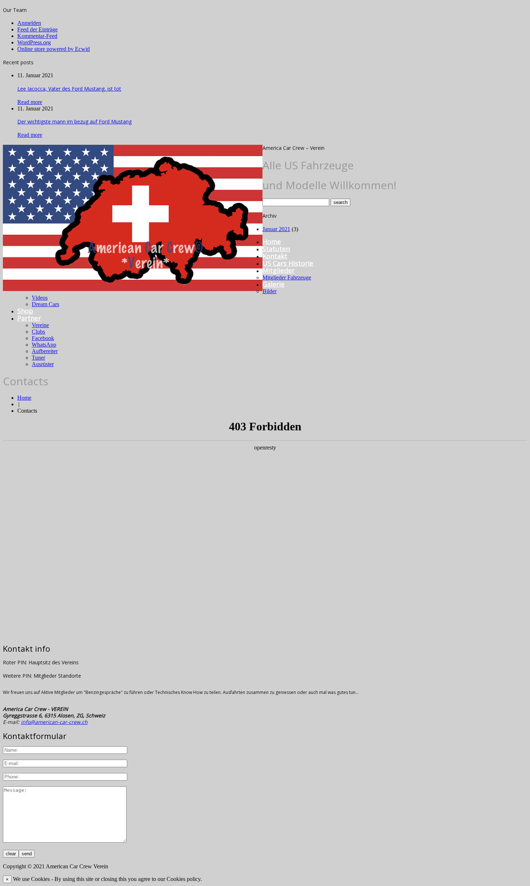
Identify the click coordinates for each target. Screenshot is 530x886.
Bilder (269, 291)
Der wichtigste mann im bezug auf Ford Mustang (74, 121)
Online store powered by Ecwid (53, 49)
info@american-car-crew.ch (54, 721)
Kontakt (274, 256)
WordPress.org (34, 42)
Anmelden (29, 23)
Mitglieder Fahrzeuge (286, 277)
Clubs (38, 332)
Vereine (40, 325)
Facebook (43, 338)
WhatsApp (44, 345)
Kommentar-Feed (37, 36)
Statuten (276, 248)
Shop (25, 311)
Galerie (273, 284)
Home (271, 241)
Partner (29, 318)
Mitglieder (278, 270)
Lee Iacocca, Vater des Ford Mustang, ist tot (69, 88)
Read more (29, 102)
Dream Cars (45, 304)
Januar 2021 (276, 229)
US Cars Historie (287, 263)
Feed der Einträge (37, 29)
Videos (40, 298)
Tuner (38, 358)
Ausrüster (43, 364)
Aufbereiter (45, 351)
